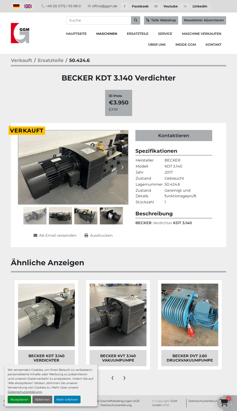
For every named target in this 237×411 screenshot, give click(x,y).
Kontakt (213, 44)
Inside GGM (185, 44)
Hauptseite (76, 34)
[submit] (135, 20)
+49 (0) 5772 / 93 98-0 (63, 6)
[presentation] (112, 377)
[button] (106, 33)
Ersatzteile (137, 34)
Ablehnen (42, 399)
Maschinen (106, 34)
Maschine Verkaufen (201, 34)
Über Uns (157, 44)
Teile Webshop (163, 20)
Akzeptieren (19, 399)
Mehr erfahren (67, 399)
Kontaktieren (173, 135)
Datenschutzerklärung (25, 392)
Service (165, 34)
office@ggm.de (104, 6)
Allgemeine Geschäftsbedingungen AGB (111, 401)
